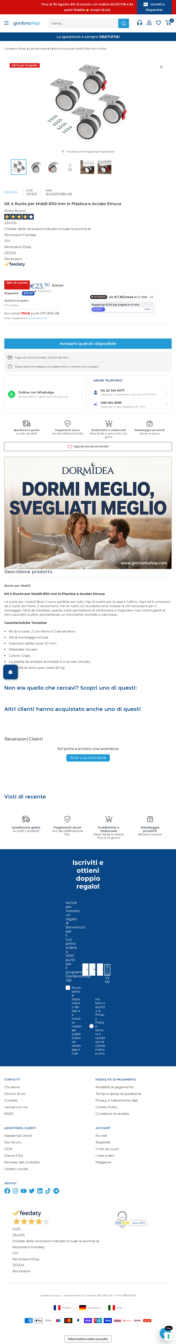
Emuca (10, 192)
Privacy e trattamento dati (117, 1100)
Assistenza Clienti (18, 1136)
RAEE (8, 1114)
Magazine (103, 1162)
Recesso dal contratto (22, 1162)
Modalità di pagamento (115, 1087)
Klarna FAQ (13, 1156)
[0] (168, 23)
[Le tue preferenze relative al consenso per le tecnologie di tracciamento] (168, 1336)
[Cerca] (123, 23)
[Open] (10, 672)
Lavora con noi (16, 1107)
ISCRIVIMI (107, 970)
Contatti (10, 1100)
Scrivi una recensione (88, 758)
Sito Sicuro (12, 1142)
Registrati (103, 1142)
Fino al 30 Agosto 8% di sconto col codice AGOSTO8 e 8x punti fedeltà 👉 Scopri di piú (87, 7)
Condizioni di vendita (112, 1114)
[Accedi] (149, 23)
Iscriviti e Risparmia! (155, 7)
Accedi (101, 1136)
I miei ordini (105, 1156)
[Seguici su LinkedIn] (40, 1192)
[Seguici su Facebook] (7, 1192)
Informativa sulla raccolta (88, 1339)
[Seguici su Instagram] (15, 1192)
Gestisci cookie (16, 1169)
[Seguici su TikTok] (48, 1192)
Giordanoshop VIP (37, 318)
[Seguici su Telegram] (56, 1192)
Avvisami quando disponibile (88, 343)
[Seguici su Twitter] (32, 1192)
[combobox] (98, 969)
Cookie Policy (106, 1107)
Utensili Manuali (40, 48)
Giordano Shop (15, 48)
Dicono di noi (15, 1094)
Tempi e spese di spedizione (118, 1094)
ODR (8, 1149)
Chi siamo (12, 1087)
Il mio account (107, 1149)
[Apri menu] (6, 23)
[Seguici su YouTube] (24, 1192)
